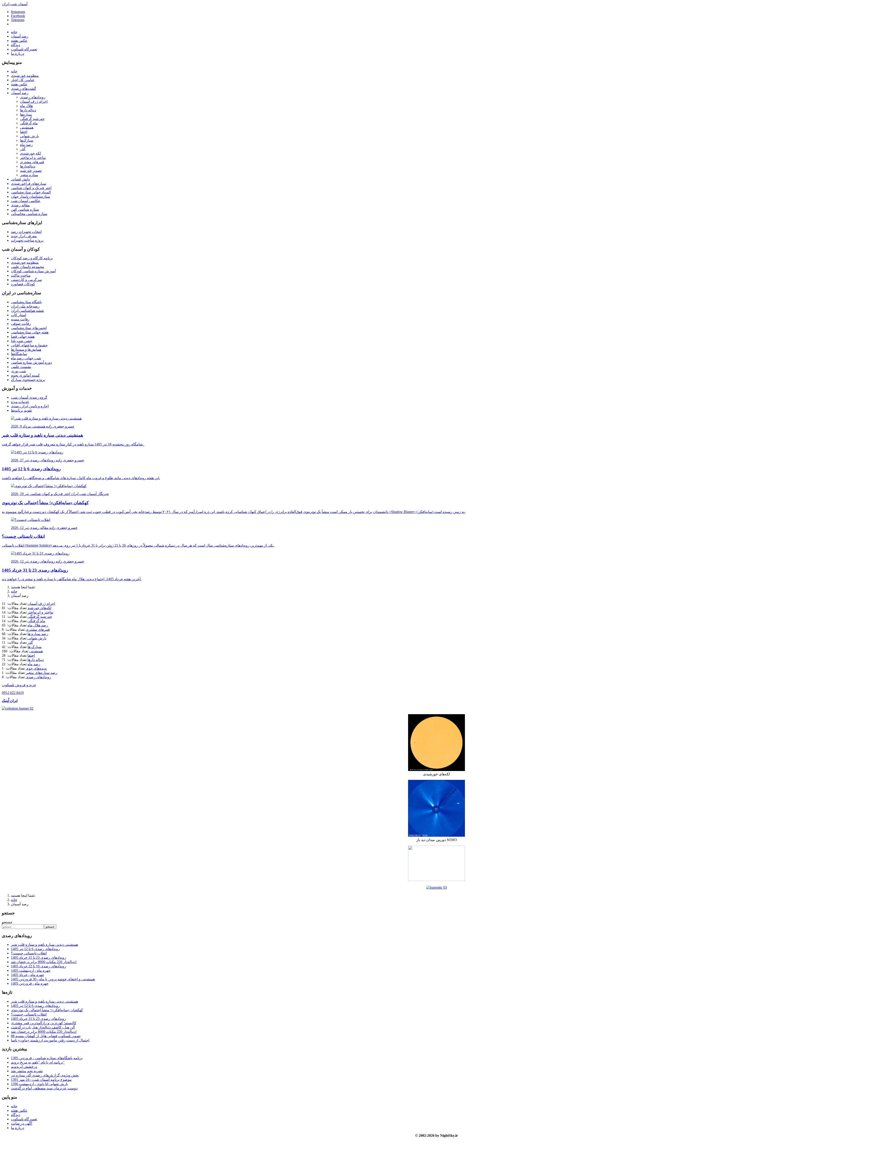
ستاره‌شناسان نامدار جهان (30, 196)
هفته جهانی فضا (23, 336)
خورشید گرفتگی (32, 119)
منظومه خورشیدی (25, 76)
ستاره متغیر (29, 175)
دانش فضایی (20, 179)
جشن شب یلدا (21, 341)
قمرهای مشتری (32, 162)
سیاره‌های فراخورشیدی (28, 183)
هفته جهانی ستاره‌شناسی (29, 332)
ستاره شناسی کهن (25, 209)
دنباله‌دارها (27, 166)
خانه (14, 32)
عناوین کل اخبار (23, 80)
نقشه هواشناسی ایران (27, 311)
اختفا (23, 132)
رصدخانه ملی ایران (25, 306)
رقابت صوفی (21, 323)
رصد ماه (26, 145)
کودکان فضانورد (23, 284)
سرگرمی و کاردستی (26, 280)
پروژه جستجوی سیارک (28, 380)
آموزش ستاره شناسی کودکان (33, 271)
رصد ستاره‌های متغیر (41, 673)
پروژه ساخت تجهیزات (27, 240)
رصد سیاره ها (38, 634)
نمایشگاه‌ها (19, 354)
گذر (22, 149)
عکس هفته (19, 41)
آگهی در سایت (21, 1123)
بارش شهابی (29, 136)
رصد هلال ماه (38, 625)
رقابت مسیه (20, 319)
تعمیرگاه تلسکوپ (24, 49)
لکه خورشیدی (30, 153)
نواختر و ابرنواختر (33, 158)
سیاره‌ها (26, 114)
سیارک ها (35, 647)
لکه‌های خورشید (39, 608)
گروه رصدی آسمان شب (29, 397)
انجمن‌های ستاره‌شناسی (29, 328)
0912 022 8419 (13, 693)
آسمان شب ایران (15, 4)
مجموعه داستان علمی (27, 267)
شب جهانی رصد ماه (26, 358)
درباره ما (17, 53)
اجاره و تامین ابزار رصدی (30, 406)
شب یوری (18, 371)
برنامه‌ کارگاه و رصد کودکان (32, 258)
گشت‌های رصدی (23, 88)
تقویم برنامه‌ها (21, 410)
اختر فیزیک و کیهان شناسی (31, 188)
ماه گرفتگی (29, 123)
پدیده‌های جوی (36, 668)
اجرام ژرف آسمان (34, 101)
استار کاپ (18, 315)
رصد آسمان (19, 36)
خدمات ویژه (20, 402)
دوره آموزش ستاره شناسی (31, 362)
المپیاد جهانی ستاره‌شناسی (31, 192)
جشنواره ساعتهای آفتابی (29, 345)
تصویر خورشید (31, 171)
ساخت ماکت (20, 275)
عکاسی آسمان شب (25, 201)
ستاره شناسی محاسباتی (29, 214)
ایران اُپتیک (10, 701)
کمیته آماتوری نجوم (25, 375)
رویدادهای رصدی (32, 97)
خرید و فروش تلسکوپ (19, 685)
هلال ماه (26, 106)
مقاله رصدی (20, 205)
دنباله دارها (28, 110)
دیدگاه (15, 45)
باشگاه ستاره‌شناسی (26, 302)
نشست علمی (21, 367)
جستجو (7, 922)
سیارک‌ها (26, 140)
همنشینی (26, 127)
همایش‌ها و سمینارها (26, 349)
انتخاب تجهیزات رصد (26, 232)
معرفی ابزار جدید (24, 236)
